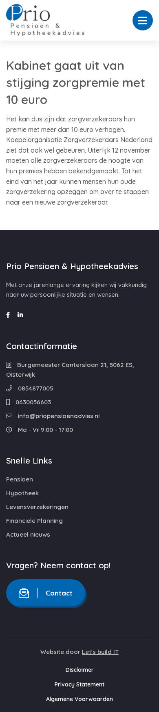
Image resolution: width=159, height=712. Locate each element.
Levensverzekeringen (37, 507)
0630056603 (32, 402)
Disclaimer (80, 669)
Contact (59, 593)
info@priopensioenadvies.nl (58, 416)
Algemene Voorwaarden (79, 699)
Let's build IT (100, 652)
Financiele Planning (34, 520)
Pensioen (19, 479)
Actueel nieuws (28, 534)
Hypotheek (22, 493)
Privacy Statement (79, 684)
